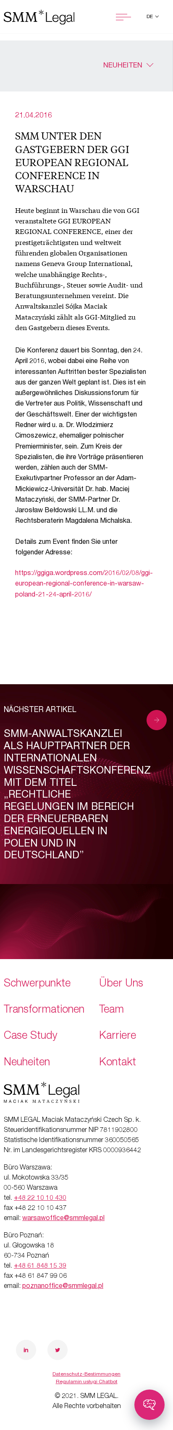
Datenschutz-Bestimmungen (86, 1374)
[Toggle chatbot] (149, 1405)
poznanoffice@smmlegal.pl (62, 1286)
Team (111, 1010)
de (150, 16)
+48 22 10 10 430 (40, 1198)
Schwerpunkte (37, 984)
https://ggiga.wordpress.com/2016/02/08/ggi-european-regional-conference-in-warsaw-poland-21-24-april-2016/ (84, 584)
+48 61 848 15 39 (40, 1266)
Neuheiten (122, 66)
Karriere (117, 1036)
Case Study (31, 1036)
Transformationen (44, 1010)
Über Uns (121, 984)
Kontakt (117, 1063)
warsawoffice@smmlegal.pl (63, 1218)
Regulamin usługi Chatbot (87, 1381)
